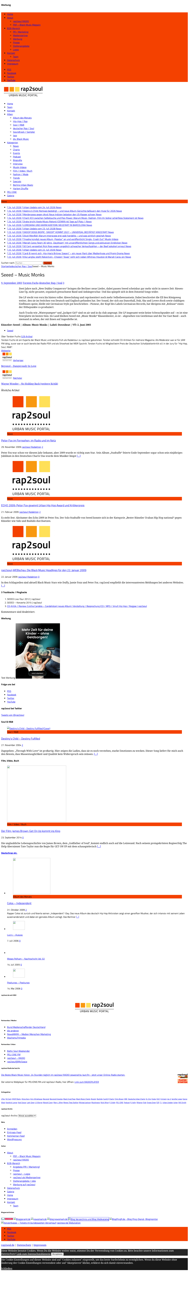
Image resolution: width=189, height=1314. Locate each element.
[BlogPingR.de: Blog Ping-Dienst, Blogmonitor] (134, 1219)
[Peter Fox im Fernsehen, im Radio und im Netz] (31, 430)
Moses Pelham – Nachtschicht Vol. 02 (26, 958)
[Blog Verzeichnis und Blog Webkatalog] (88, 1219)
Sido (144, 1102)
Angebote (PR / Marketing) (26, 1167)
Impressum (12, 63)
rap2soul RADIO (21, 21)
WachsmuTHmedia (16, 1037)
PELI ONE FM (13, 1054)
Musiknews (95, 1102)
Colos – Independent (19, 903)
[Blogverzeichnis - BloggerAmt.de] (22, 1219)
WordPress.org (14, 1139)
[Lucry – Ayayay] (19, 929)
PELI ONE (12, 192)
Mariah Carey (48, 1102)
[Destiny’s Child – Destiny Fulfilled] (28, 728)
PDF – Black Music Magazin (27, 25)
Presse (16, 42)
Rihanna (139, 1102)
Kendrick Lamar (11, 1102)
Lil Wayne (38, 1102)
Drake (153, 1099)
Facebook (11, 1232)
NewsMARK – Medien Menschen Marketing (29, 1034)
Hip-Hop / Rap (20, 121)
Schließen (6, 1268)
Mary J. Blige (58, 1102)
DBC (125, 1099)
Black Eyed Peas (69, 1099)
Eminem (164, 1099)
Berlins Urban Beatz (23, 185)
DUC (158, 1099)
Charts (16, 149)
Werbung (17, 39)
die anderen (13, 1030)
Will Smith (182, 1102)
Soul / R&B (18, 125)
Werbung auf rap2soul (24, 1184)
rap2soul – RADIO (16, 1058)
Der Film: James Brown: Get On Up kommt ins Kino (30, 831)
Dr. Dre (148, 1099)
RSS (9, 1228)
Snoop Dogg (151, 1102)
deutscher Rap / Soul (23, 128)
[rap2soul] (23, 97)
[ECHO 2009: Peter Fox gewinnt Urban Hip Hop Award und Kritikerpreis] (31, 495)
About (10, 17)
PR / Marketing (20, 32)
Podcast (17, 156)
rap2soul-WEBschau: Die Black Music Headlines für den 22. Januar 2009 (43, 570)
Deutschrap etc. (9, 853)
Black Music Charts (83, 1099)
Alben (10, 114)
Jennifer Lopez (177, 1099)
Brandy (93, 1099)
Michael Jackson (85, 1102)
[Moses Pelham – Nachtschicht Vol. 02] (17, 953)
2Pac (3, 1099)
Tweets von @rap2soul (12, 715)
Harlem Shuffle (20, 188)
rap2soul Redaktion (31, 447)
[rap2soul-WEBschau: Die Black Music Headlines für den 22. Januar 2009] (31, 560)
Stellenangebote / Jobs (24, 1181)
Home (10, 14)
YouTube (11, 1239)
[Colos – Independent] (31, 893)
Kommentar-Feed (16, 1136)
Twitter (10, 1236)
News (16, 146)
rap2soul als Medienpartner (27, 1177)
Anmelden (12, 1129)
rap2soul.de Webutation (69, 1223)
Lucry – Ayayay (15, 935)
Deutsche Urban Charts (136, 1099)
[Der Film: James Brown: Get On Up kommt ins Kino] (36, 821)
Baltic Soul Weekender (18, 1051)
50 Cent (8, 1099)
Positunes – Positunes (18, 982)
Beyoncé (46, 1099)
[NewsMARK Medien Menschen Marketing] (39, 1219)
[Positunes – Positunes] (19, 976)
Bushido (100, 1099)
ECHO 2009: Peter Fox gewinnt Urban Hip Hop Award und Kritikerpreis (42, 505)
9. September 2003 (11, 283)
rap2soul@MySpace (17, 1061)
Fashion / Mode (20, 174)
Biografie (17, 160)
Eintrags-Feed (14, 1132)
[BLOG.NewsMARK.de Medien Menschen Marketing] (57, 1219)
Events (16, 153)
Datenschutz (13, 60)
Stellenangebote (21, 46)
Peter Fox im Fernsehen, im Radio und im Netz (28, 440)
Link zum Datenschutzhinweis (33, 1253)
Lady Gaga (30, 1102)
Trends (16, 178)
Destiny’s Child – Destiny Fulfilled (20, 739)
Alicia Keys (26, 1099)
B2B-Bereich (13, 28)
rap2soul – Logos (21, 1174)
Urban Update (168, 1102)
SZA (157, 1102)
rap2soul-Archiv (9, 1115)
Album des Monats (22, 118)
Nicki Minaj (105, 1102)
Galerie (10, 195)
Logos (16, 49)
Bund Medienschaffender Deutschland (26, 1027)
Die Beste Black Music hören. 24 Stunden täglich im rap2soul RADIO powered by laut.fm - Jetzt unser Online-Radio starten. (63, 1075)
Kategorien (12, 142)
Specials (17, 181)
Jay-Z (169, 1099)
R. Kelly (133, 1102)
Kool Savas (22, 1102)
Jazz (15, 135)
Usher (175, 1102)
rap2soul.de (7, 1245)
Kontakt (11, 53)
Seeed (10, 330)
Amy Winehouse (36, 1099)
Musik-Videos (19, 167)
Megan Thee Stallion (70, 1102)
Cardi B (106, 1099)
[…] (79, 456)
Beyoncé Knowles (56, 1099)
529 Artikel (26, 336)
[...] (77, 917)
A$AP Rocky (16, 1099)
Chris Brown (119, 1099)
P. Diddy (112, 1102)
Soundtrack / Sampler (24, 132)
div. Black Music (21, 139)
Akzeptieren (57, 1254)
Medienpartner (20, 35)
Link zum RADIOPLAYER (87, 1082)
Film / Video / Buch (22, 171)
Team (15, 56)
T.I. (161, 1102)
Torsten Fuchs (31, 283)
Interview (18, 163)
